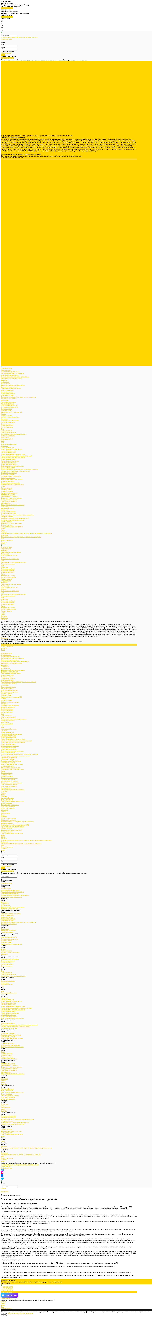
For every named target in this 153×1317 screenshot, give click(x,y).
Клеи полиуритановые (8, 232)
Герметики (4, 82)
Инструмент (5, 68)
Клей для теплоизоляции (9, 301)
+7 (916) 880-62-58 (19, 37)
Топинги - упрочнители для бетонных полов (15, 270)
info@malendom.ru (6, 1166)
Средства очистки (7, 191)
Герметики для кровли (8, 252)
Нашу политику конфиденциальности (20, 1313)
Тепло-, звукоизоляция (8, 92)
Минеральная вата (7, 338)
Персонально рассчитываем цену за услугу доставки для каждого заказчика (26, 355)
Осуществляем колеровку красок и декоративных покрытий (21, 358)
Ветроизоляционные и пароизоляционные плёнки (17, 336)
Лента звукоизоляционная (9, 206)
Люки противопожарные (9, 292)
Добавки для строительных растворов (13, 77)
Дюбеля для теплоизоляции (10, 217)
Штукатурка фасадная (8, 323)
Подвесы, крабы (6, 208)
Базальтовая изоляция (8, 334)
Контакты (4, 363)
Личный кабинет (6, 1168)
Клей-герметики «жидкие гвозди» (12, 265)
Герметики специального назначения (13, 257)
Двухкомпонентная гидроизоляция (12, 173)
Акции (3, 350)
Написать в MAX (11, 1295)
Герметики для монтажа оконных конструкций (16, 255)
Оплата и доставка (7, 361)
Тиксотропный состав (8, 277)
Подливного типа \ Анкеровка (11, 275)
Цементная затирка (7, 195)
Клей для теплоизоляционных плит (12, 316)
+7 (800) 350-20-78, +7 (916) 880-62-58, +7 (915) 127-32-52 (20, 1165)
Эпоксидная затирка (7, 190)
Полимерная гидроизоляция (10, 171)
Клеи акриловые (6, 230)
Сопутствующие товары (9, 198)
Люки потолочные (7, 291)
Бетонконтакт (5, 183)
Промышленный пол (8, 83)
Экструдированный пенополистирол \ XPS (15, 340)
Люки (3, 88)
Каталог (3, 1302)
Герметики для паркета (8, 259)
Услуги (3, 351)
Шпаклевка (4, 306)
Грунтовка (4, 65)
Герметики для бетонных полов (11, 249)
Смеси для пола (6, 302)
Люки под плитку (6, 289)
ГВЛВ (2, 240)
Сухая (2, 309)
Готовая (3, 308)
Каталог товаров (6, 168)
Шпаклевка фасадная (8, 321)
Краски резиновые (7, 223)
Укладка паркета (6, 94)
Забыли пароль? (6, 53)
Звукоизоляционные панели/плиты (12, 341)
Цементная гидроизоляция (10, 174)
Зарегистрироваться (7, 58)
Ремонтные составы (7, 85)
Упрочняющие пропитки (9, 272)
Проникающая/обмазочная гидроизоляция (15, 176)
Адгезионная (5, 181)
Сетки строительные (7, 87)
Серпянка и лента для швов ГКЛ (11, 211)
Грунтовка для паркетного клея (11, 345)
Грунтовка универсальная (9, 186)
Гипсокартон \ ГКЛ (7, 238)
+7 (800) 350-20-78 (7, 37)
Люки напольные (6, 287)
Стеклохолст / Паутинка (8, 243)
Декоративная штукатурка (9, 296)
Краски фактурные (7, 225)
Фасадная (4, 311)
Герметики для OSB (7, 247)
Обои (2, 80)
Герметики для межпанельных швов (13, 254)
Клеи (2, 75)
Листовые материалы (8, 78)
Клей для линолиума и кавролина (12, 348)
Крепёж (3, 72)
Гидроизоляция (6, 63)
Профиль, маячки (6, 210)
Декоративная (5, 328)
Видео (3, 365)
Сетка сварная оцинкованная (10, 282)
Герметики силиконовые (9, 264)
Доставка (4, 131)
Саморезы (4, 218)
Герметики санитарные (8, 262)
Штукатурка (4, 324)
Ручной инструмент (7, 203)
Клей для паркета (6, 346)
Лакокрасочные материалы (10, 73)
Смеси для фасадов (7, 313)
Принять (3, 1315)
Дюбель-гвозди (6, 215)
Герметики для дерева (8, 250)
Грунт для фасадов (7, 314)
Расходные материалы (8, 201)
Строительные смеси (8, 90)
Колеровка (4, 132)
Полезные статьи (6, 1308)
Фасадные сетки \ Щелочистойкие (12, 284)
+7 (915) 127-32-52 (32, 37)
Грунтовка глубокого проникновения (13, 185)
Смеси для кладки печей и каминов (12, 304)
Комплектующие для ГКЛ (9, 70)
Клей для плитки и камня (9, 299)
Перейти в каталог (7, 8)
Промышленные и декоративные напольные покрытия (19, 269)
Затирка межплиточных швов (11, 67)
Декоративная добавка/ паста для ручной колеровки (18, 196)
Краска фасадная (6, 318)
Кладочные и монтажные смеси (11, 297)
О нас (2, 360)
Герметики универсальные (10, 260)
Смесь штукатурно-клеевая (10, 319)
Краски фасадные (7, 227)
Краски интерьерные (8, 222)
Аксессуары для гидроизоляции (11, 178)
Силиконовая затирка (8, 193)
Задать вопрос (5, 1283)
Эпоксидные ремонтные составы (12, 279)
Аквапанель (5, 237)
